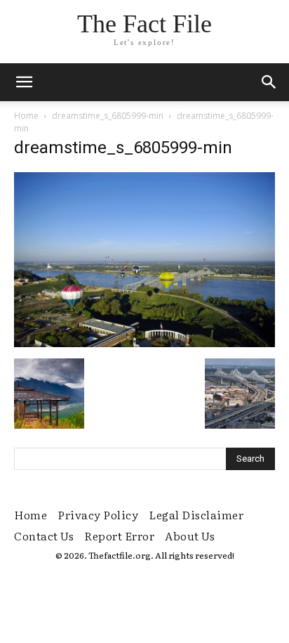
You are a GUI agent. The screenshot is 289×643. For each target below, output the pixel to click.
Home (26, 116)
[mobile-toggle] (23, 82)
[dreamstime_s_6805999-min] (144, 343)
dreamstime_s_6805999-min (107, 116)
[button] (269, 82)
